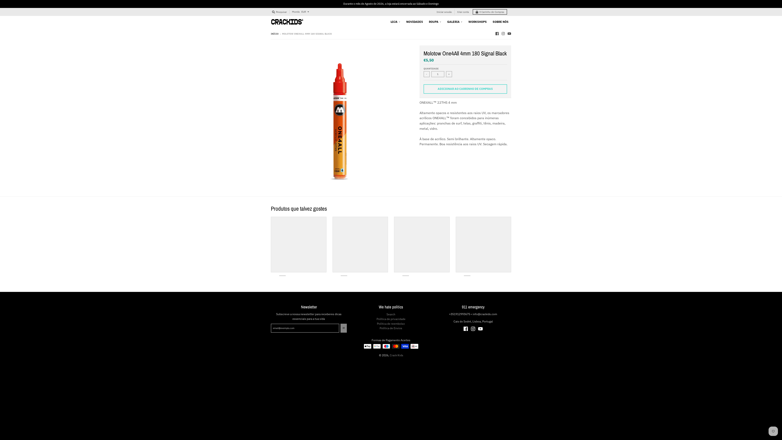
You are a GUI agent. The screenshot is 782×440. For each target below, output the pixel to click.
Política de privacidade (391, 319)
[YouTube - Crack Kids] (509, 33)
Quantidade (431, 68)
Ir (344, 328)
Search (391, 314)
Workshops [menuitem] (477, 22)
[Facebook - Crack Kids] (497, 33)
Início (275, 33)
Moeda (296, 11)
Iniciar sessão (444, 11)
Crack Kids (396, 355)
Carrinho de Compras (491, 11)
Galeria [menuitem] (453, 22)
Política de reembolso (391, 324)
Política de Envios (391, 328)
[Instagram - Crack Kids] (503, 33)
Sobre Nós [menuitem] (501, 22)
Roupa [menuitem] (433, 22)
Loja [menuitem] (394, 22)
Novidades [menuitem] (414, 22)
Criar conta (463, 11)
